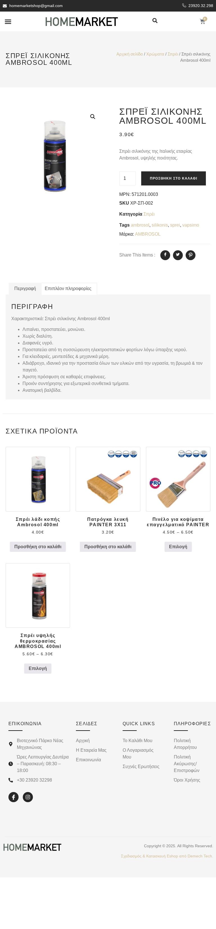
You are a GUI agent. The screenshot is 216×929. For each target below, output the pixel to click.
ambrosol (140, 225)
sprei (175, 225)
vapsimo (190, 225)
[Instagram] (28, 797)
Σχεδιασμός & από (167, 856)
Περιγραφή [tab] (25, 288)
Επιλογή (178, 546)
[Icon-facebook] (13, 797)
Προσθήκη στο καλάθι (173, 178)
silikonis (160, 225)
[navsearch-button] (155, 21)
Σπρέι (173, 54)
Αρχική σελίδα (129, 54)
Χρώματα (155, 54)
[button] (8, 21)
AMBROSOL (148, 234)
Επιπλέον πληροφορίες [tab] (68, 288)
